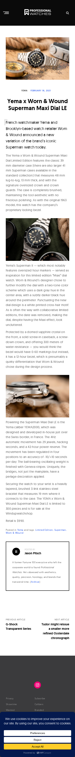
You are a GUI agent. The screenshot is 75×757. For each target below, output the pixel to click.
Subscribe (40, 698)
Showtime (11, 704)
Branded (39, 710)
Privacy (9, 698)
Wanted (10, 710)
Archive (35, 581)
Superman (60, 529)
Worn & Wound (14, 532)
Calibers (39, 704)
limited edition (44, 529)
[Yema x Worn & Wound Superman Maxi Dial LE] (37, 58)
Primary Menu (6, 13)
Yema (24, 90)
